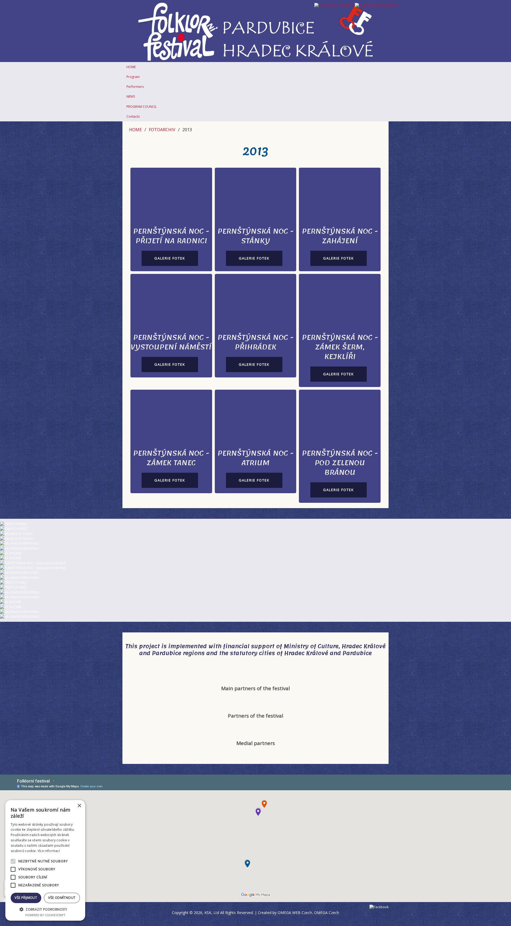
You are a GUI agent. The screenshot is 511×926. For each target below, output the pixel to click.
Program (133, 77)
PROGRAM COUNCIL (141, 106)
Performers (135, 86)
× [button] (79, 806)
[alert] (45, 860)
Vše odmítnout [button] (61, 897)
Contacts (133, 116)
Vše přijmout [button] (26, 897)
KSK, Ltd (211, 912)
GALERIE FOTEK (169, 258)
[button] (45, 909)
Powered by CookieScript (45, 915)
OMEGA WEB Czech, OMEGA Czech (308, 912)
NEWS (130, 96)
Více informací (49, 851)
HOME (131, 67)
